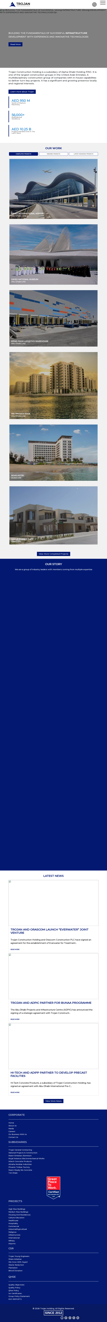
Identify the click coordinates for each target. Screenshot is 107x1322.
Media (11, 1128)
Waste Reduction (16, 1265)
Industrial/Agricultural (17, 1229)
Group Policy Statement (19, 1296)
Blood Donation (15, 1271)
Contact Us (13, 1137)
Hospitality (13, 1223)
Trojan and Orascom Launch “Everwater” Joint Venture (49, 931)
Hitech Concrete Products (20, 1161)
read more (15, 949)
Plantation (12, 1268)
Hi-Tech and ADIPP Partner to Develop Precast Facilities (49, 1074)
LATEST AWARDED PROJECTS (83, 154)
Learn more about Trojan (22, 92)
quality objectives (16, 1285)
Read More (15, 44)
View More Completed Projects (53, 554)
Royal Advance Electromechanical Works (26, 1158)
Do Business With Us (17, 1134)
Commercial (13, 1226)
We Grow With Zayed (17, 1262)
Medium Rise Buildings (18, 1212)
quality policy (14, 1288)
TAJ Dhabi (12, 1173)
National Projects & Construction (22, 1153)
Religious (12, 1232)
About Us (12, 1126)
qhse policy (13, 1290)
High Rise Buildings (16, 1209)
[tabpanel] (53, 38)
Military (11, 1241)
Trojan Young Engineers (18, 1256)
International (14, 1238)
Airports (12, 1243)
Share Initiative (15, 1259)
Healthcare (13, 1220)
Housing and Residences (19, 1215)
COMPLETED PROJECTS (23, 154)
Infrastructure (14, 1235)
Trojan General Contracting (20, 1150)
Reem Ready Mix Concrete (20, 1170)
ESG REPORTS (15, 1299)
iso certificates (15, 1293)
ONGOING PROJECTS (53, 154)
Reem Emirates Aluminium (20, 1156)
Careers (11, 1131)
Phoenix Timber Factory (19, 1167)
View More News (53, 1101)
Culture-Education (16, 1218)
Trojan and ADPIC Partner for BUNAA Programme (51, 1002)
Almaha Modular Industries (20, 1164)
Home (11, 1123)
